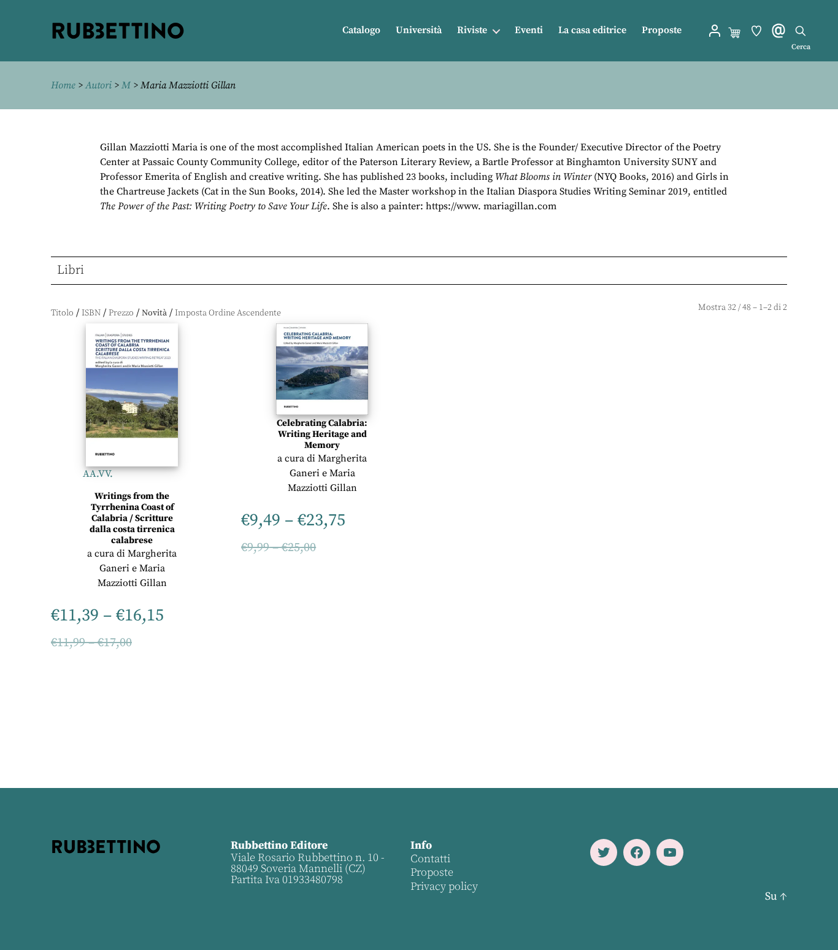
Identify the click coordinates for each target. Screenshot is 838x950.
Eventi (529, 30)
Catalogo (361, 30)
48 (746, 307)
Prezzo (121, 313)
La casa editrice (592, 30)
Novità (154, 313)
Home (63, 85)
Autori (98, 85)
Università (419, 30)
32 (732, 307)
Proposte (662, 30)
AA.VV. (98, 474)
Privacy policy (444, 886)
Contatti (430, 859)
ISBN (91, 313)
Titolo (62, 313)
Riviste (472, 30)
